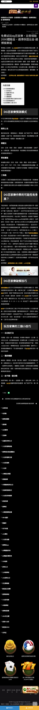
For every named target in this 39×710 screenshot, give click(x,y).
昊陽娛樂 (5, 479)
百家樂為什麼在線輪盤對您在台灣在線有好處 (17, 399)
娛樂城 (4, 506)
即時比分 (5, 567)
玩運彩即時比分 (7, 441)
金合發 (8, 383)
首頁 (2, 23)
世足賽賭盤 (5, 583)
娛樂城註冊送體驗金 (8, 452)
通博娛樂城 (5, 594)
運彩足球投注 (10, 656)
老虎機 (4, 413)
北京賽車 (5, 430)
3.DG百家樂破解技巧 (9, 100)
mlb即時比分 (6, 578)
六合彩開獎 (5, 462)
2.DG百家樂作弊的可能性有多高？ (12, 98)
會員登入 (10, 708)
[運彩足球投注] (10, 646)
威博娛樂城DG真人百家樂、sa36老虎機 (19, 263)
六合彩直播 (5, 539)
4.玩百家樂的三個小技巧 (10, 102)
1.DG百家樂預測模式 (9, 88)
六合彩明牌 (5, 599)
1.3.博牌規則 (8, 94)
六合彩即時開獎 (7, 495)
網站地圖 (35, 1)
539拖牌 (4, 561)
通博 (2, 308)
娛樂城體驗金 (5, 287)
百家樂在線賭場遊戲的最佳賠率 (25, 403)
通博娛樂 (15, 118)
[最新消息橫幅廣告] (19, 12)
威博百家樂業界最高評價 (28, 656)
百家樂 (7, 23)
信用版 (28, 348)
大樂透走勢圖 (6, 473)
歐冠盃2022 (5, 627)
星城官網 (5, 501)
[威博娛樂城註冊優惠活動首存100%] (10, 667)
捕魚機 (4, 424)
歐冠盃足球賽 (6, 588)
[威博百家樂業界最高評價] (28, 646)
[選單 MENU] (36, 6)
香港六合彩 (5, 621)
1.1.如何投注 (8, 90)
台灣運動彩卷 (6, 550)
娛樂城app (5, 545)
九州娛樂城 (5, 572)
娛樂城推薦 (5, 610)
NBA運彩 (5, 517)
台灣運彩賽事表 (7, 556)
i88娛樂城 (5, 605)
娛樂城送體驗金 (33, 233)
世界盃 (4, 632)
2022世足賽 (5, 616)
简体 (31, 1)
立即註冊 (30, 708)
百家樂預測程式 (7, 490)
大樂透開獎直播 (7, 512)
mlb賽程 (4, 534)
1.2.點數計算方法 (9, 92)
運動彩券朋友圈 (33, 56)
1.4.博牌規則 (8, 96)
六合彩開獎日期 (7, 457)
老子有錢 (5, 528)
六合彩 (4, 468)
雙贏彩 (4, 523)
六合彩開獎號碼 (7, 446)
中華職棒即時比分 (7, 484)
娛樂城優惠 (5, 419)
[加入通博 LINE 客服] (30, 689)
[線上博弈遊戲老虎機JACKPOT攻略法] (28, 667)
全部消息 (5, 408)
